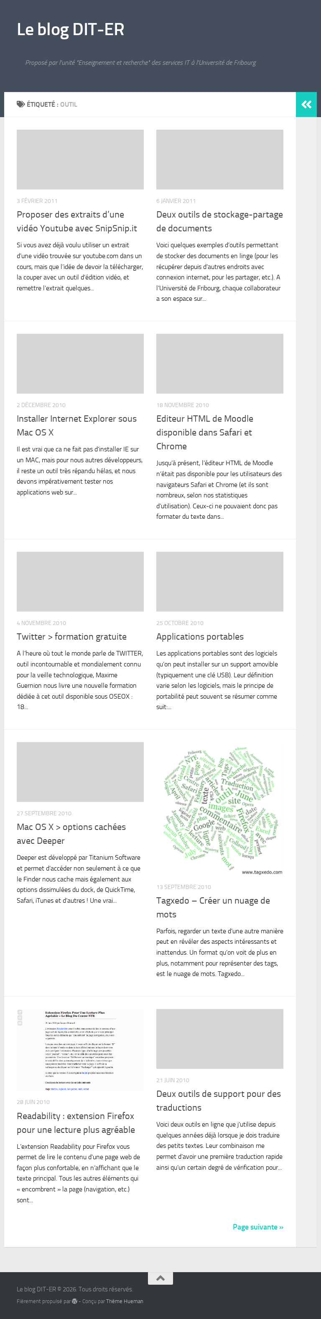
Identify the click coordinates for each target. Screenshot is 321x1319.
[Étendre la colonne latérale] (306, 104)
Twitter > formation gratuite (72, 636)
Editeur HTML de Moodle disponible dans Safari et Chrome (204, 432)
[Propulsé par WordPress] (74, 1301)
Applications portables (200, 636)
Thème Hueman (124, 1301)
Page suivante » (258, 1227)
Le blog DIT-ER (70, 29)
